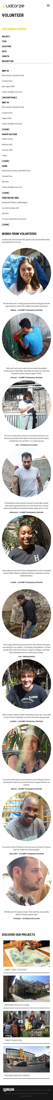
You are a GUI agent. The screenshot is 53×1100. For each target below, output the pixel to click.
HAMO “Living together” (16, 970)
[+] (26, 953)
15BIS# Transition (13, 1040)
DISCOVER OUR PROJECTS (18, 934)
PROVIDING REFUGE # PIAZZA (17, 1075)
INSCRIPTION (7, 61)
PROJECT (6, 36)
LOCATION (6, 46)
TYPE (4, 41)
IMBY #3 (5, 71)
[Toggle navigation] (48, 5)
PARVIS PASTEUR (9, 134)
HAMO (4, 166)
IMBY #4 (5, 102)
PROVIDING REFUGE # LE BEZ (17, 1005)
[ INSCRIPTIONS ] (9, 97)
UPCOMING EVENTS (14, 29)
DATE (4, 51)
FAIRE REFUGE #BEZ (10, 198)
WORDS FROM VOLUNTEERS (19, 234)
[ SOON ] (5, 129)
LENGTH (5, 56)
